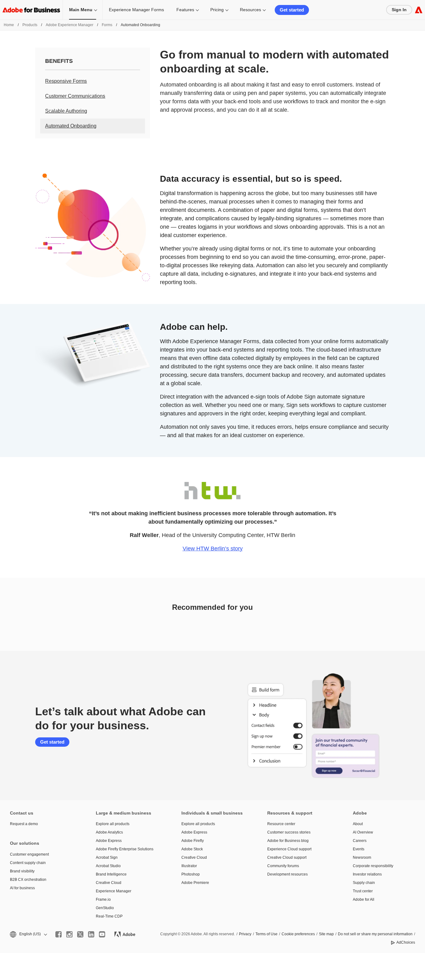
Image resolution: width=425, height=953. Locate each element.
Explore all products (112, 824)
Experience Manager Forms (136, 9)
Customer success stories (289, 832)
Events (358, 849)
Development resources (287, 874)
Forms (107, 25)
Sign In (399, 9)
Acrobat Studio (108, 866)
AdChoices (405, 942)
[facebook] (58, 934)
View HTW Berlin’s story (213, 548)
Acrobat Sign (107, 857)
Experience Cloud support (289, 849)
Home (9, 25)
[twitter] (80, 934)
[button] (28, 934)
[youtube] (102, 934)
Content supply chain (28, 863)
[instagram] (69, 934)
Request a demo (24, 824)
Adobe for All (363, 899)
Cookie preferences (298, 934)
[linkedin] (91, 934)
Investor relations (367, 874)
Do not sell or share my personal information (375, 934)
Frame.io (103, 899)
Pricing (217, 9)
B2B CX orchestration (28, 879)
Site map (326, 934)
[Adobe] (418, 10)
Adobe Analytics (109, 832)
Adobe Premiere (195, 883)
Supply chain (364, 883)
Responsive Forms (66, 81)
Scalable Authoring (66, 111)
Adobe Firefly (192, 841)
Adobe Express (109, 841)
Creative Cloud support (286, 857)
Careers (360, 841)
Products (29, 25)
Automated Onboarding (70, 125)
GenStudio (105, 908)
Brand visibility (22, 871)
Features (185, 9)
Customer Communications (75, 96)
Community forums (283, 866)
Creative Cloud (108, 883)
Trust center (363, 891)
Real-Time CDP (109, 916)
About (358, 824)
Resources (250, 9)
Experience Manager (113, 891)
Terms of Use (266, 934)
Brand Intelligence (111, 874)
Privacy (245, 934)
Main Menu (80, 9)
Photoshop (190, 874)
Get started (292, 9)
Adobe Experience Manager (69, 25)
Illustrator (189, 866)
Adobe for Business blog (288, 841)
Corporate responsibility (373, 866)
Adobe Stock (192, 849)
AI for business (22, 888)
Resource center (281, 824)
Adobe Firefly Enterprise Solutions (124, 849)
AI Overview (363, 832)
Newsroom (362, 857)
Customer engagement (29, 854)
